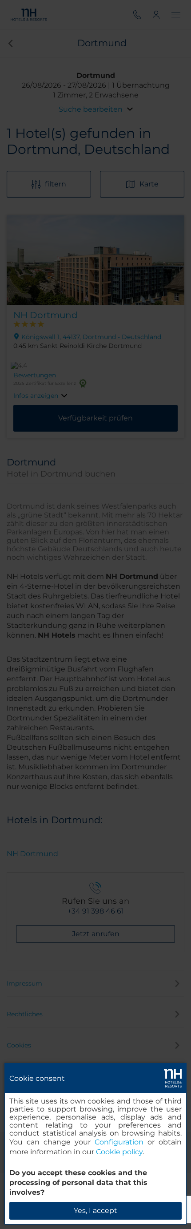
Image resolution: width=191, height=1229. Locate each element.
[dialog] (95, 1144)
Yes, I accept (95, 1210)
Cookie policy (119, 1152)
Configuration (119, 1142)
